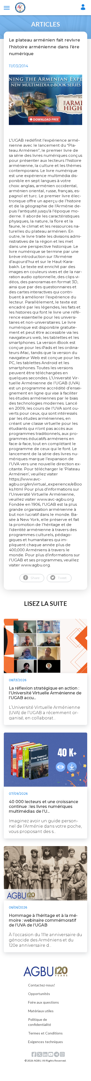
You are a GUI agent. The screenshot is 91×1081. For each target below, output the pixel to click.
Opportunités (39, 993)
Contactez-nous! (41, 985)
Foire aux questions (43, 1002)
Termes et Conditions (45, 1033)
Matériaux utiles (41, 1011)
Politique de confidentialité (39, 1022)
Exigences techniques (45, 1042)
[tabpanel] (45, 100)
